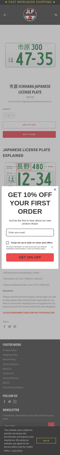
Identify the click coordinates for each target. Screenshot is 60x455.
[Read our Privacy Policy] (52, 247)
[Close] (55, 189)
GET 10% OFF (30, 257)
